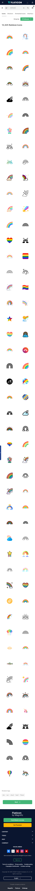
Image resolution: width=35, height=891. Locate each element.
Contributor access (17, 820)
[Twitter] (13, 851)
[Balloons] (9, 632)
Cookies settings (25, 866)
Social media (17, 846)
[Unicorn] (25, 710)
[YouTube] (26, 851)
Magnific (10, 888)
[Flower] (9, 130)
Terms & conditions (8, 864)
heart (17, 795)
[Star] (9, 318)
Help (3, 839)
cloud (12, 795)
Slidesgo (24, 888)
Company (5, 843)
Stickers (10, 13)
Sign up (17, 860)
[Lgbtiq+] (25, 256)
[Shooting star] (25, 209)
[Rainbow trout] (9, 663)
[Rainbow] (9, 36)
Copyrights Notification (12, 866)
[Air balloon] (9, 773)
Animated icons (20, 13)
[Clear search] (24, 8)
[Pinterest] (17, 851)
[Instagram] (22, 851)
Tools (4, 835)
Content (5, 831)
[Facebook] (8, 851)
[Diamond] (9, 444)
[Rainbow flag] (9, 240)
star (4, 795)
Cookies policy (28, 864)
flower (22, 795)
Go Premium (17, 825)
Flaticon (17, 888)
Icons (4, 13)
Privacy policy (19, 864)
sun (8, 795)
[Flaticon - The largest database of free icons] (15, 2)
